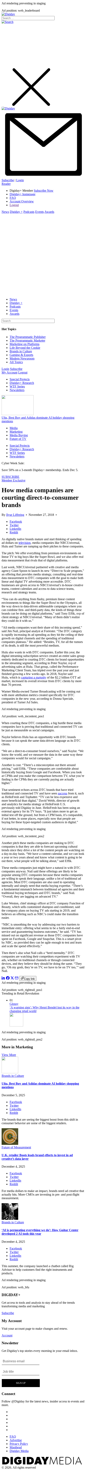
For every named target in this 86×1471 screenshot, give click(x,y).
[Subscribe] (43, 176)
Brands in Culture (21, 351)
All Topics (16, 362)
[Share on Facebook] (8, 978)
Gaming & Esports (21, 355)
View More (9, 1054)
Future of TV (18, 439)
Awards (49, 211)
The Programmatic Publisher (28, 337)
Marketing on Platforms (24, 344)
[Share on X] (12, 978)
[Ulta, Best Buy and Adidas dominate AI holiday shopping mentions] (10, 1072)
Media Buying (19, 435)
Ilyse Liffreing (15, 514)
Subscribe (8, 180)
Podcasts (28, 211)
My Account (9, 372)
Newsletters (17, 390)
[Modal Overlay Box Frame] (21, 1372)
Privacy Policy (19, 1443)
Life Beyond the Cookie (25, 347)
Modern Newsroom (22, 358)
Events (39, 211)
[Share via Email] (16, 978)
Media (14, 428)
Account (7, 1335)
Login (20, 180)
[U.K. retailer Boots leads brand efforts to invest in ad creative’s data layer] (10, 1143)
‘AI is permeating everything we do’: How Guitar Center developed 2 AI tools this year (40, 1231)
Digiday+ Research (22, 383)
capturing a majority (33, 677)
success (62, 793)
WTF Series (17, 386)
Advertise (16, 1440)
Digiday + (16, 211)
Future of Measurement (16, 1147)
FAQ (13, 197)
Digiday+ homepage (22, 194)
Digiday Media (19, 1451)
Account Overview (22, 201)
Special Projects (20, 379)
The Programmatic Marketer (27, 340)
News (5, 211)
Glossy (14, 1004)
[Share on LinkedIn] (3, 978)
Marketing (16, 431)
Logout (14, 205)
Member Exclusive (13, 480)
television (25, 542)
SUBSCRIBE (10, 476)
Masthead (16, 1447)
